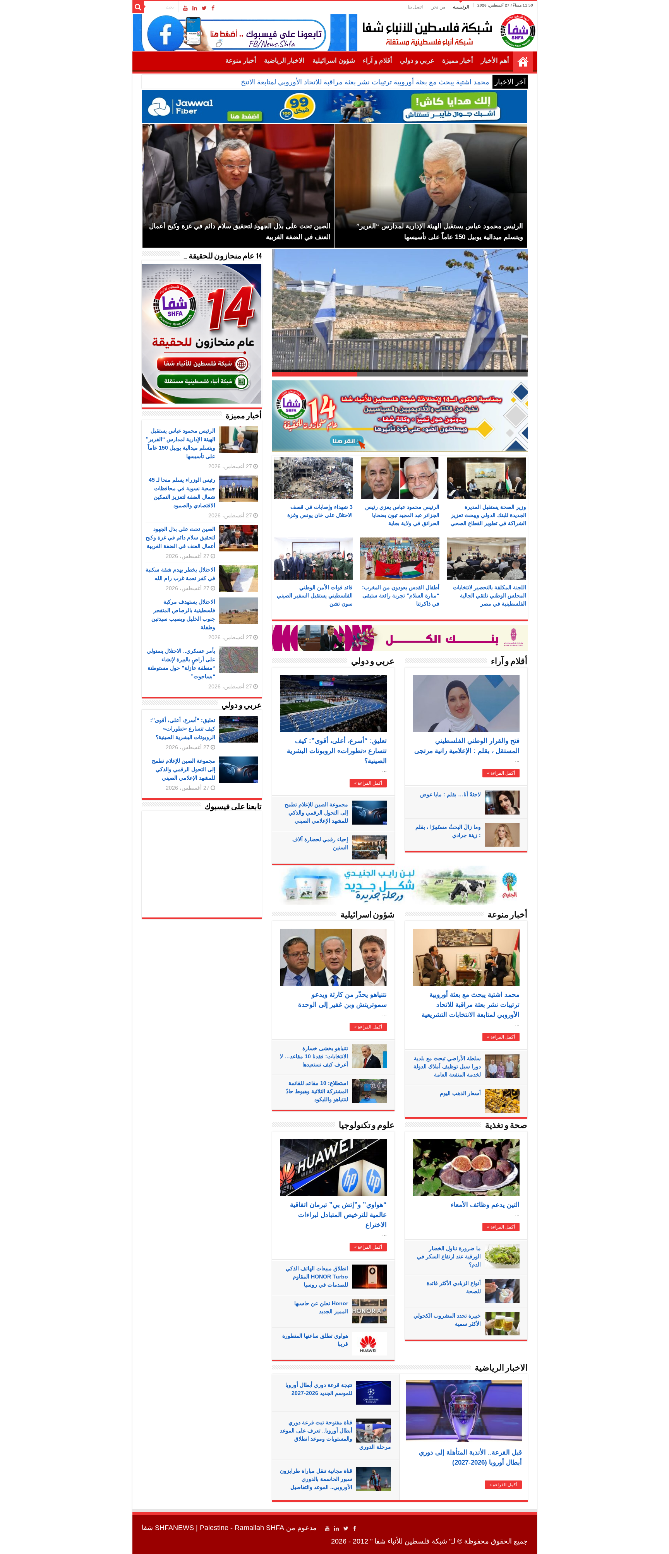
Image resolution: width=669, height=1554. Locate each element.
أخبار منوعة (240, 60)
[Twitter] (204, 8)
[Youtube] (185, 8)
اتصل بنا (415, 7)
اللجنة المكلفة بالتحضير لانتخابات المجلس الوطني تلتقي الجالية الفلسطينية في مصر (489, 595)
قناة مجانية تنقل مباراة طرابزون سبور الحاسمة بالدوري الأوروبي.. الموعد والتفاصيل (316, 1479)
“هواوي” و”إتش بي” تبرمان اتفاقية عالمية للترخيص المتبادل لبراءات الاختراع (338, 1215)
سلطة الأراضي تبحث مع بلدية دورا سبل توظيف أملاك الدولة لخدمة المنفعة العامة (447, 1066)
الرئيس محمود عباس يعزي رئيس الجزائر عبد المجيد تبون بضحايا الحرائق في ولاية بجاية (402, 515)
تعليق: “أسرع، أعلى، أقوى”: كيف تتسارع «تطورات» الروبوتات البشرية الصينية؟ (337, 751)
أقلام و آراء (377, 60)
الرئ (482, 82)
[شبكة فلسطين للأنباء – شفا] (447, 29)
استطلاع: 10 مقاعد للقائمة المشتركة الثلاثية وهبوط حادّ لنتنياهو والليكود (317, 1091)
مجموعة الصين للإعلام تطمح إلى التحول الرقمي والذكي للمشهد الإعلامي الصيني (316, 812)
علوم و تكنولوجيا (367, 1125)
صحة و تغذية (506, 1125)
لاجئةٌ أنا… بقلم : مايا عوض (450, 794)
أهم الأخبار (495, 60)
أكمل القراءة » (368, 783)
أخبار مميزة (457, 60)
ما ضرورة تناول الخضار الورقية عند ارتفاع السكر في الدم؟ (449, 1256)
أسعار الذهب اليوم (460, 1093)
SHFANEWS (174, 1528)
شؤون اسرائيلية (333, 60)
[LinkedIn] (195, 8)
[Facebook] (213, 8)
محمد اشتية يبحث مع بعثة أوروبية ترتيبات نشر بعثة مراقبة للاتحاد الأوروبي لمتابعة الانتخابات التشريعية (471, 1004)
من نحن (438, 7)
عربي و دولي (417, 60)
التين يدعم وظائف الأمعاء (485, 1204)
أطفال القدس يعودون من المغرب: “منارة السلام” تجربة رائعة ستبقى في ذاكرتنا (400, 595)
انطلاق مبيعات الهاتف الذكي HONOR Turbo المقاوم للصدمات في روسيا (317, 1276)
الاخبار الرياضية (284, 60)
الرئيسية (461, 7)
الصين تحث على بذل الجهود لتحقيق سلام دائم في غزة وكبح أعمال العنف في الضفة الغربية (180, 537)
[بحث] (138, 7)
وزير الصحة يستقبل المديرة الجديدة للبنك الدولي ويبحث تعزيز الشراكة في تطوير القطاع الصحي (488, 515)
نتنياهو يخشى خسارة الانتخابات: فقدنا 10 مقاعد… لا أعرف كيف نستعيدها (314, 1056)
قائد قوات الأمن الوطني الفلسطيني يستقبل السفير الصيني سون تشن (315, 595)
